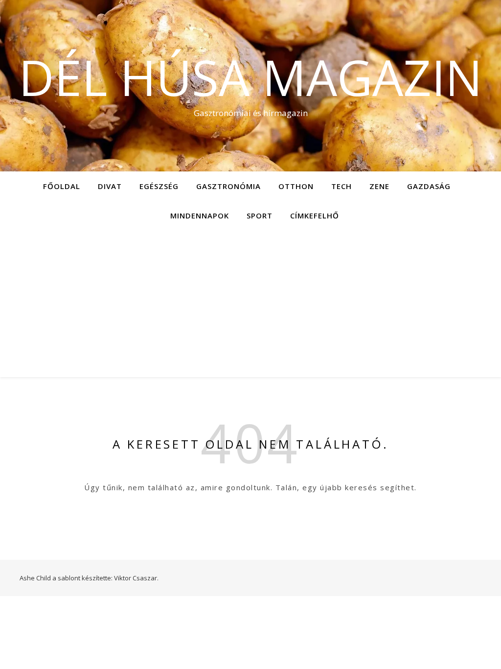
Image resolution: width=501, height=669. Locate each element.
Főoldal (61, 186)
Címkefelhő (314, 215)
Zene (379, 186)
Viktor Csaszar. (136, 577)
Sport (260, 215)
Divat (110, 186)
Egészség (159, 186)
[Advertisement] (250, 303)
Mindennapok (199, 215)
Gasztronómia (228, 186)
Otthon (296, 186)
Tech (341, 186)
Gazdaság (429, 186)
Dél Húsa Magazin (250, 76)
